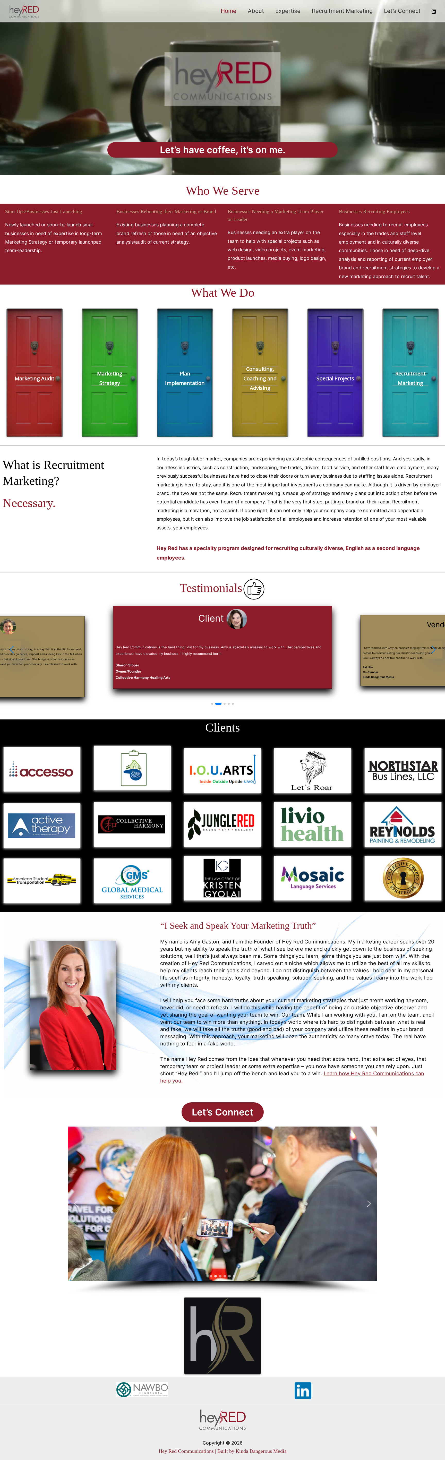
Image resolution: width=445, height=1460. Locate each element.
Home (228, 10)
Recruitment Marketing (342, 10)
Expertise (288, 10)
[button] (12, 652)
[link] (321, 650)
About (256, 10)
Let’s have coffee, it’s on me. (222, 150)
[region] (222, 1217)
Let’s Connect (402, 10)
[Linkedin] (433, 11)
